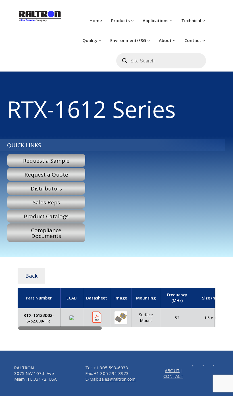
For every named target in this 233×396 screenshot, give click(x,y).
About (166, 40)
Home (96, 20)
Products (121, 20)
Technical (191, 20)
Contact (193, 40)
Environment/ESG (128, 40)
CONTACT (173, 376)
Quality (90, 40)
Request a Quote (46, 174)
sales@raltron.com (117, 379)
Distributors (46, 188)
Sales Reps (46, 202)
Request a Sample (46, 160)
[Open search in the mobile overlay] (161, 60)
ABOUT (172, 370)
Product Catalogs (46, 216)
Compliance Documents (46, 233)
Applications (156, 20)
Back (31, 275)
